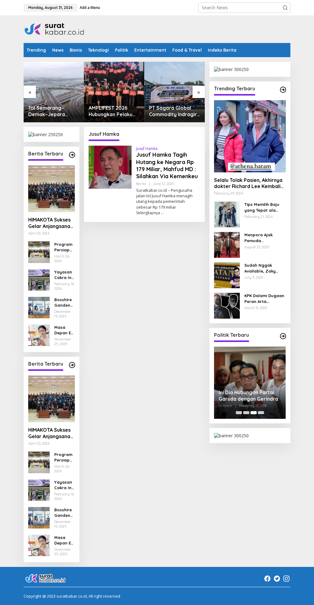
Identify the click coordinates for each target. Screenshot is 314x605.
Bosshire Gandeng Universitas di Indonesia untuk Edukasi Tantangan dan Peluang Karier (64, 302)
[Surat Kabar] (55, 29)
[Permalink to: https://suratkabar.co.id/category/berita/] (72, 155)
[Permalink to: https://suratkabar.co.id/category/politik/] (283, 336)
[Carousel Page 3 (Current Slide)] (254, 412)
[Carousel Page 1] (239, 412)
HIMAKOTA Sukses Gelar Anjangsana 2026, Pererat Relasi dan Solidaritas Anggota (49, 223)
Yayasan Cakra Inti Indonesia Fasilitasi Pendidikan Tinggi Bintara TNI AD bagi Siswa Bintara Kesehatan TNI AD (64, 274)
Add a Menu (90, 7)
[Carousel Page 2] (246, 412)
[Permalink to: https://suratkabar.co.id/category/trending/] (283, 89)
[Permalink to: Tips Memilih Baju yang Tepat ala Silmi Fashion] (227, 214)
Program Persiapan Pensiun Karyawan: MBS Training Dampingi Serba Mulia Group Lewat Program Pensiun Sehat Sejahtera (64, 247)
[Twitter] (277, 579)
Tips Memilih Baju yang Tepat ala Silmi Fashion (261, 207)
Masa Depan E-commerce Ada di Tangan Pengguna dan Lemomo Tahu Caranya (64, 330)
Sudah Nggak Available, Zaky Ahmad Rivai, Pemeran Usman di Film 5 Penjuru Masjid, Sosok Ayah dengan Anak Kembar (264, 268)
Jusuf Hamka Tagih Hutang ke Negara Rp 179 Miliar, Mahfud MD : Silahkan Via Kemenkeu (167, 165)
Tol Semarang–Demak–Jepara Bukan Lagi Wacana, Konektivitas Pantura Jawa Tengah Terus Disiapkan (53, 111)
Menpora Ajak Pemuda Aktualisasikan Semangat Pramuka (264, 237)
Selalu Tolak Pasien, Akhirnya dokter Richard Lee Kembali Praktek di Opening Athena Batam (248, 183)
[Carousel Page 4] (261, 412)
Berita (141, 184)
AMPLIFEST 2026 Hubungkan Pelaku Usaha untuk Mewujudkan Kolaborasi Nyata (110, 111)
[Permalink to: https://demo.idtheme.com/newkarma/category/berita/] (72, 365)
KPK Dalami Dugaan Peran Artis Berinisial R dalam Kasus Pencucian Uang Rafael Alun (264, 298)
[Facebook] (267, 579)
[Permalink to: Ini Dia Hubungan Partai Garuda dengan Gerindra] (250, 382)
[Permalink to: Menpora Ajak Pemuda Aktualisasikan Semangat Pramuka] (227, 244)
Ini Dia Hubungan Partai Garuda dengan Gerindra (248, 395)
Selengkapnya (148, 212)
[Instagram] (286, 579)
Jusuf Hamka (147, 148)
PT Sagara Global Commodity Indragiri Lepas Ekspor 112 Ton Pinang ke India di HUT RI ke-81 (174, 111)
